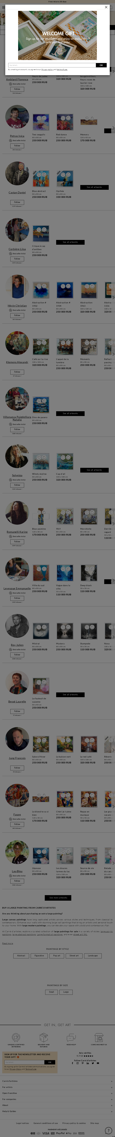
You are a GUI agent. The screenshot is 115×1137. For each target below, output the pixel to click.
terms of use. (62, 69)
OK (101, 65)
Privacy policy (47, 69)
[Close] (106, 7)
